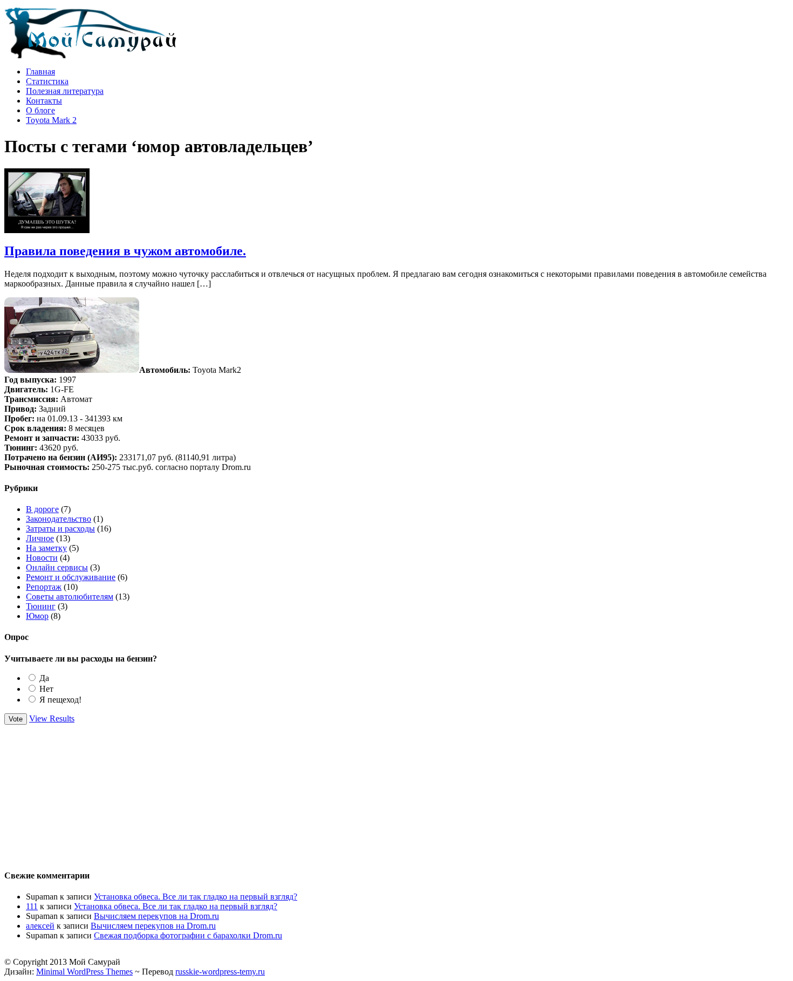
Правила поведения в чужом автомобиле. (125, 251)
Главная (40, 71)
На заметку (46, 548)
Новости (42, 557)
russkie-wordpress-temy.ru (220, 971)
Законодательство (58, 518)
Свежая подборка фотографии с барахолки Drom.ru (188, 935)
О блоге (40, 110)
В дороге (42, 509)
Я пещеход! (60, 699)
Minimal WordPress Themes (84, 971)
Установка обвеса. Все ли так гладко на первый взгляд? (195, 896)
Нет (46, 688)
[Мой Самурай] (90, 55)
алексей (40, 925)
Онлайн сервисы (57, 567)
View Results (51, 718)
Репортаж (43, 586)
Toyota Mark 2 (51, 120)
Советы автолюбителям (69, 596)
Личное (40, 538)
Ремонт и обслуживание (70, 577)
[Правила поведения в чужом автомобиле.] (47, 230)
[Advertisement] (396, 792)
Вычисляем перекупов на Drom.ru (156, 916)
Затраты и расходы (60, 528)
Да (44, 678)
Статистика (47, 81)
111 (32, 906)
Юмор (37, 616)
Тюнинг (41, 606)
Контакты (44, 100)
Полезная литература (65, 91)
